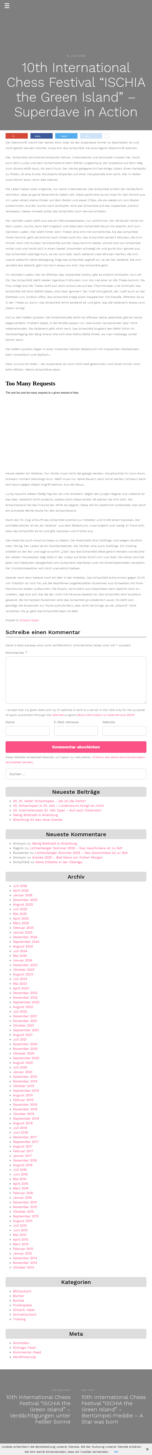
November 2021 (25, 1021)
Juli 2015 (20, 1225)
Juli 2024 (20, 951)
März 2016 (21, 1188)
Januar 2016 (22, 1197)
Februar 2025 (23, 928)
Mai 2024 (20, 956)
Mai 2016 (19, 1179)
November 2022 (25, 997)
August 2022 (23, 1007)
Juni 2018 (20, 1132)
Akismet (58, 715)
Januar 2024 (22, 960)
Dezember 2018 (25, 1104)
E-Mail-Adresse (66, 722)
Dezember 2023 (25, 965)
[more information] (107, 136)
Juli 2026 (20, 886)
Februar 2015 (23, 1249)
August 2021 (22, 1035)
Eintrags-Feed (24, 1347)
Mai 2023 (20, 983)
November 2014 (25, 1263)
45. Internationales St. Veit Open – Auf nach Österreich (57, 810)
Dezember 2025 (25, 900)
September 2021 (26, 1030)
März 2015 (21, 1244)
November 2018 (25, 1109)
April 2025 (21, 918)
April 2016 (20, 1184)
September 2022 (26, 1002)
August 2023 (23, 974)
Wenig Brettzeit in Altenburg (35, 815)
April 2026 (21, 890)
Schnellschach (25, 1314)
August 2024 (23, 946)
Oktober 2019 (23, 1086)
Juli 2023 (20, 979)
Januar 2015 (22, 1253)
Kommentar (16, 653)
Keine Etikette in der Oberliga (58, 862)
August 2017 (23, 1146)
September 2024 (26, 942)
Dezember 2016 (25, 1160)
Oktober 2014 (23, 1267)
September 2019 (26, 1090)
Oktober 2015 (23, 1211)
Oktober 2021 (23, 1025)
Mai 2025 (20, 914)
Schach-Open (29, 620)
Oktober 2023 (23, 969)
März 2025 (21, 923)
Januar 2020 (22, 1072)
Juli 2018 (20, 1128)
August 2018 (23, 1123)
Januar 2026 (22, 895)
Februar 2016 (23, 1193)
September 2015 (26, 1216)
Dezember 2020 (25, 1044)
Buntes (18, 1300)
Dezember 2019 (25, 1077)
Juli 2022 (20, 1011)
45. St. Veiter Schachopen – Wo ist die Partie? (49, 801)
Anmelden (21, 1343)
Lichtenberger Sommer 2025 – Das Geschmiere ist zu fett (76, 848)
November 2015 (25, 1207)
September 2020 (26, 1058)
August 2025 (23, 904)
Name (10, 722)
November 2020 (25, 1049)
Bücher (18, 1296)
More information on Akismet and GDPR (106, 715)
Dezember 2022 (25, 993)
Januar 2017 (22, 1156)
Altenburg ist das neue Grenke (37, 819)
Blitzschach (22, 1291)
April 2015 (20, 1239)
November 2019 (25, 1081)
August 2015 (22, 1221)
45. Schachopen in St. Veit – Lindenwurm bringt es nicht (58, 806)
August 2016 (22, 1165)
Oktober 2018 (23, 1114)
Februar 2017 (23, 1151)
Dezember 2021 (25, 1016)
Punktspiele (22, 1305)
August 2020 (23, 1063)
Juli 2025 (20, 909)
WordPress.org (24, 1357)
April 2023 (21, 988)
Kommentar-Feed (27, 1352)
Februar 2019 (23, 1100)
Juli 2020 (20, 1067)
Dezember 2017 (25, 1137)
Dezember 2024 (25, 937)
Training (19, 1319)
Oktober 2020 (23, 1053)
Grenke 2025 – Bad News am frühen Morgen (67, 857)
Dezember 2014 (25, 1258)
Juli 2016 (20, 1170)
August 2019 (23, 1095)
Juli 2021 (20, 1039)
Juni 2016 (20, 1174)
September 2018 (26, 1118)
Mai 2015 (19, 1235)
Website (108, 722)
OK (116, 1452)
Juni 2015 (20, 1230)
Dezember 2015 (25, 1202)
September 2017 (26, 1142)
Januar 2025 (22, 932)
